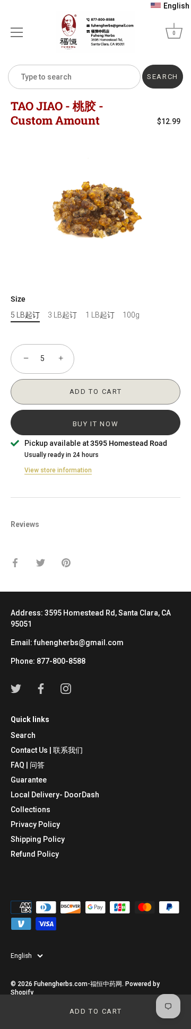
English (21, 956)
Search (23, 735)
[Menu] (17, 32)
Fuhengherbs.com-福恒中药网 (78, 984)
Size (18, 299)
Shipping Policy (38, 839)
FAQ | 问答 (28, 765)
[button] (170, 6)
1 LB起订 (100, 315)
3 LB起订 (62, 315)
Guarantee (29, 780)
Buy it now (96, 424)
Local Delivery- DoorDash (55, 794)
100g (131, 315)
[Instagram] (65, 688)
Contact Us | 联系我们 (47, 750)
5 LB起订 (25, 315)
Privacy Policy (35, 824)
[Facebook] (41, 688)
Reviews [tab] (25, 524)
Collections (30, 809)
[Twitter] (16, 688)
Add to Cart (96, 1011)
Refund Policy (35, 854)
